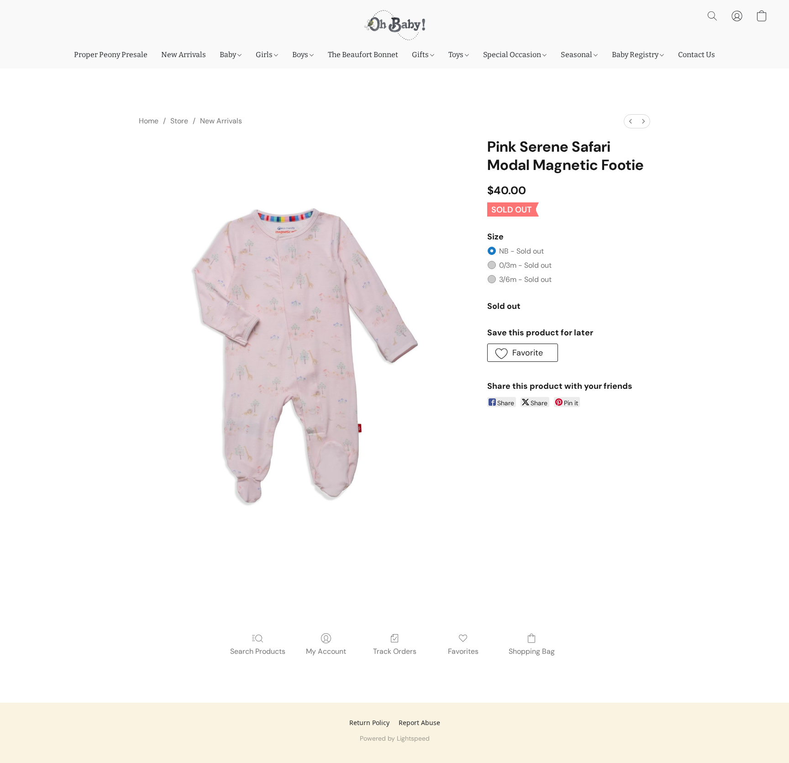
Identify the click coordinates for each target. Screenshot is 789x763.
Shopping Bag (532, 651)
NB (521, 251)
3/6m (525, 279)
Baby (228, 54)
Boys (301, 54)
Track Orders (394, 651)
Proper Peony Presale (110, 54)
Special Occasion (512, 54)
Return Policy (369, 722)
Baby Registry (636, 54)
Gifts (421, 54)
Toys (456, 54)
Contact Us (696, 54)
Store (179, 121)
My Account (326, 651)
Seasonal (577, 54)
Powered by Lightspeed (395, 738)
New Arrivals (183, 54)
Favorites (463, 651)
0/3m (525, 265)
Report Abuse (419, 722)
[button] (394, 25)
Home (148, 121)
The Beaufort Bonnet (363, 54)
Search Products (257, 651)
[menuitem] (630, 121)
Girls (265, 54)
